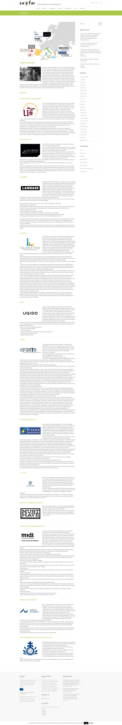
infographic (82, 156)
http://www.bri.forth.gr (51, 364)
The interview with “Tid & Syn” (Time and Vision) (89, 64)
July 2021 (82, 99)
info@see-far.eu (95, 2)
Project (44, 8)
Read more (54, 691)
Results (60, 8)
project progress (83, 159)
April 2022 (82, 85)
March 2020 (83, 129)
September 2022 (84, 76)
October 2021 (83, 93)
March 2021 (83, 110)
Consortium (52, 8)
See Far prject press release (86, 168)
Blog (75, 8)
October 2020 (83, 123)
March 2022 (83, 88)
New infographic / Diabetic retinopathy (89, 59)
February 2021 (83, 112)
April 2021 (82, 107)
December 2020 (84, 118)
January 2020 (83, 132)
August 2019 (83, 134)
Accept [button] (86, 723)
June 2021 (82, 101)
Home (38, 8)
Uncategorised (83, 171)
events (81, 150)
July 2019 (82, 137)
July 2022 (82, 79)
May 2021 (82, 104)
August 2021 (83, 96)
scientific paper (83, 162)
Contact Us (82, 8)
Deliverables (68, 8)
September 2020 (84, 126)
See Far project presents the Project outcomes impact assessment (88, 44)
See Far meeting (83, 165)
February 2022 (83, 90)
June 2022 (82, 82)
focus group (82, 153)
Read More (91, 723)
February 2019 (83, 140)
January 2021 (83, 115)
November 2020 (84, 121)
